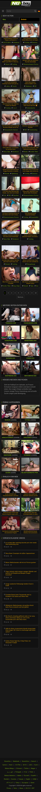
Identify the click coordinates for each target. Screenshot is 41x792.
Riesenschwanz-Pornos (30, 64)
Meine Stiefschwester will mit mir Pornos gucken (21, 562)
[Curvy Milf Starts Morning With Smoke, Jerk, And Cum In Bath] (11, 183)
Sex (37, 286)
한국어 (25, 765)
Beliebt (23, 19)
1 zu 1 (15, 108)
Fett (5, 195)
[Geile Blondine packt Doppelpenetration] (30, 205)
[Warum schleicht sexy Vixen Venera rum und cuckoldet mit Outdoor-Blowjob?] (30, 252)
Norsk (11, 765)
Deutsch (33, 761)
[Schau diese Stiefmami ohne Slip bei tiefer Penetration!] (30, 183)
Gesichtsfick (34, 217)
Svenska (13, 779)
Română (6, 779)
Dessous (34, 42)
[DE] (39, 11)
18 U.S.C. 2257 (29, 788)
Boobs (26, 151)
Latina (8, 86)
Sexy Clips (7, 151)
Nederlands (16, 761)
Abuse (21, 788)
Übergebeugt (31, 264)
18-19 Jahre (7, 42)
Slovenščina (25, 761)
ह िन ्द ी (10, 782)
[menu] (3, 11)
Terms (15, 788)
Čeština (26, 768)
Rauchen (16, 195)
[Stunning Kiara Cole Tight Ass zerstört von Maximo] (11, 96)
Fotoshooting (33, 130)
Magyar (33, 768)
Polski (31, 772)
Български (25, 782)
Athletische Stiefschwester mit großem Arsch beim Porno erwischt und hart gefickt (20, 606)
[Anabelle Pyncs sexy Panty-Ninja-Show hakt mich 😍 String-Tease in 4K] (30, 96)
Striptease (28, 86)
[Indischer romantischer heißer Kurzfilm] (30, 118)
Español (33, 775)
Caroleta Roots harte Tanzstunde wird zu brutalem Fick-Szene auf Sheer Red (18, 595)
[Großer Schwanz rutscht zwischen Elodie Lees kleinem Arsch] (30, 227)
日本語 (34, 779)
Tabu (32, 286)
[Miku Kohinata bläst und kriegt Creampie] (11, 274)
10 (36, 293)
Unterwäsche (31, 108)
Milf (35, 86)
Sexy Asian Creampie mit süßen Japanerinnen (20, 553)
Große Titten (34, 151)
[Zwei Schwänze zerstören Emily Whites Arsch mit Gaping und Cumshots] (30, 30)
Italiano (19, 775)
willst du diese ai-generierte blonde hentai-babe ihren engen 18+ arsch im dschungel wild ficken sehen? (20, 630)
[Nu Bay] (20, 3)
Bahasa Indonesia (9, 775)
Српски (4, 765)
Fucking (26, 42)
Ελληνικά (19, 768)
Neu (4, 19)
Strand (7, 64)
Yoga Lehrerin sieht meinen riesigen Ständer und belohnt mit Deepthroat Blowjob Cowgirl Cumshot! (21, 573)
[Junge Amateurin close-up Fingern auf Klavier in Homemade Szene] (11, 30)
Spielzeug (15, 173)
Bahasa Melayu (9, 768)
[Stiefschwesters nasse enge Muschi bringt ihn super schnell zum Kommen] (11, 504)
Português (18, 772)
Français (21, 779)
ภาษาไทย (17, 765)
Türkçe (18, 782)
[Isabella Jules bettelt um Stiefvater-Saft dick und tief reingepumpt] (30, 486)
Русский (26, 775)
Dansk (32, 782)
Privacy (9, 788)
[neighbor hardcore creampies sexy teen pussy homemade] (11, 227)
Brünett (7, 173)
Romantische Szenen (11, 130)
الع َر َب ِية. (10, 772)
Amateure (16, 42)
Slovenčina (7, 761)
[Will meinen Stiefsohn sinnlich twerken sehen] (30, 274)
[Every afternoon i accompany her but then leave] (11, 140)
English (28, 779)
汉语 (30, 765)
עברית (25, 772)
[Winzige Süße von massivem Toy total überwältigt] (30, 52)
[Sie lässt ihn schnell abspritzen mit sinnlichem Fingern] (11, 523)
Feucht (14, 86)
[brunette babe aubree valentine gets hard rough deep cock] (11, 252)
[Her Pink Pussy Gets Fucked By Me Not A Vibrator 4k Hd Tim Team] (11, 118)
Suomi (36, 765)
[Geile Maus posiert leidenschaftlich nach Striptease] (30, 74)
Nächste (20, 297)
